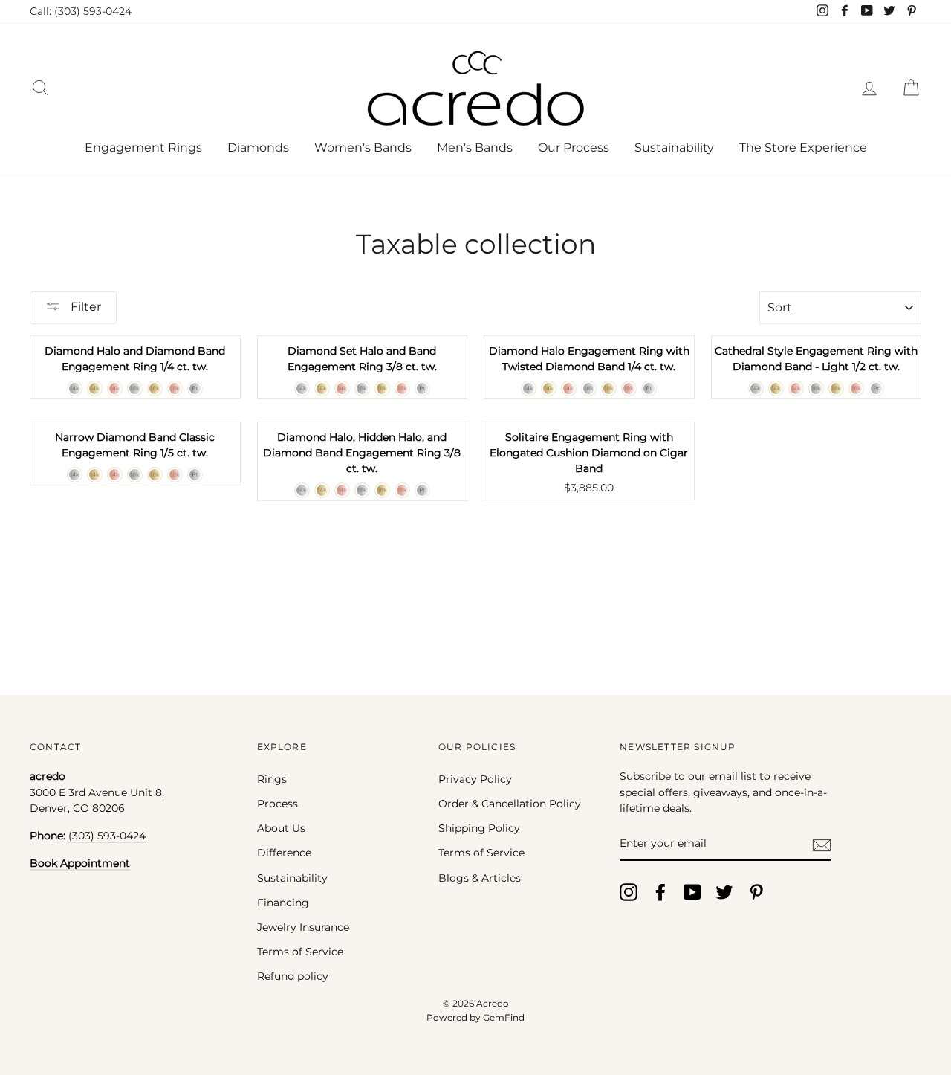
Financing (283, 902)
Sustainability (674, 148)
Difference (284, 853)
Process (277, 804)
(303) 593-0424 (107, 836)
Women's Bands (363, 148)
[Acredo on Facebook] (660, 892)
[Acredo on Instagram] (628, 892)
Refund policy (292, 976)
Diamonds (258, 148)
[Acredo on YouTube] (692, 892)
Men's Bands (475, 148)
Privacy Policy (475, 779)
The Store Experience (803, 148)
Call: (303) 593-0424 (81, 11)
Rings (272, 779)
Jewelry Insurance (303, 927)
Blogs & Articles (479, 878)
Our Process (573, 148)
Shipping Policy (479, 828)
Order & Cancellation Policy (509, 804)
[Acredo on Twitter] (724, 892)
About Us (281, 828)
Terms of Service (300, 952)
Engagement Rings (143, 148)
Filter (84, 307)
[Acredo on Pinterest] (756, 892)
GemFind (504, 1017)
